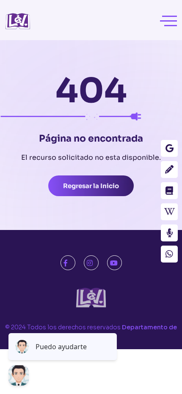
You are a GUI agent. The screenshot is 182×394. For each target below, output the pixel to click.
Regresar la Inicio (91, 186)
